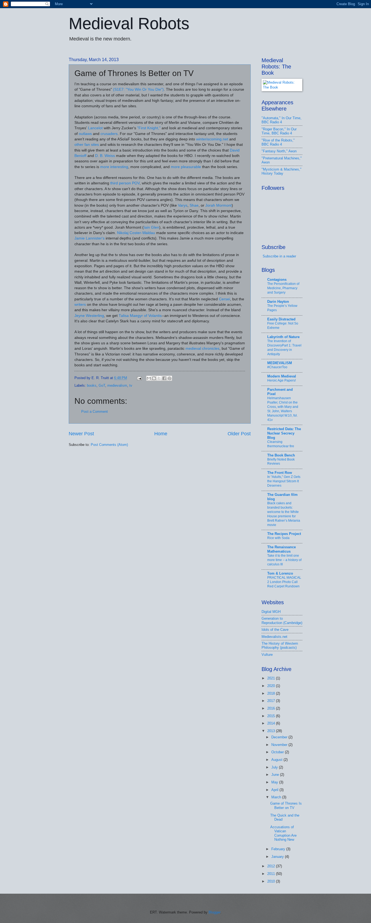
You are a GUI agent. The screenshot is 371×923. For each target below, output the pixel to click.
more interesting (114, 167)
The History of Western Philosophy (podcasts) (280, 645)
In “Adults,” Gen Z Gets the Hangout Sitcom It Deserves (283, 481)
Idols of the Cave (275, 630)
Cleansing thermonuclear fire (280, 444)
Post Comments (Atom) (109, 445)
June (275, 775)
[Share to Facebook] (164, 378)
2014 (271, 723)
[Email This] (149, 378)
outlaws (85, 134)
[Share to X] (159, 378)
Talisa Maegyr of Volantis (140, 316)
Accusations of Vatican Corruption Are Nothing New (283, 833)
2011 (271, 874)
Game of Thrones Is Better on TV (286, 805)
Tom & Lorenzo (280, 573)
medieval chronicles (202, 348)
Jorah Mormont (218, 205)
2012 (271, 866)
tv (130, 385)
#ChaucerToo (277, 367)
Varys (182, 205)
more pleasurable (186, 167)
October (278, 752)
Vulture (267, 655)
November (279, 745)
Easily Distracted (281, 319)
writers (80, 305)
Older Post (239, 433)
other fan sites (86, 145)
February (278, 849)
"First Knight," (149, 128)
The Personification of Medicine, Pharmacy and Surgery (283, 288)
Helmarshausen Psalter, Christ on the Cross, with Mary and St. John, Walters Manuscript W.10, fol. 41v (282, 409)
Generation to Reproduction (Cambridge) (282, 620)
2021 (271, 678)
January (278, 857)
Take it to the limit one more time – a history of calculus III (284, 560)
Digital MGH (271, 612)
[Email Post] (139, 378)
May (275, 782)
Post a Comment (94, 411)
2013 (271, 731)
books (91, 385)
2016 (271, 708)
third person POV (125, 183)
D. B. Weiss (105, 156)
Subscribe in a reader (279, 256)
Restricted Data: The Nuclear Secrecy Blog (284, 433)
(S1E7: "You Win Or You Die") (138, 89)
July (275, 767)
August (277, 760)
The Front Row (279, 473)
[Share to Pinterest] (169, 378)
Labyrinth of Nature (283, 337)
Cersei (224, 299)
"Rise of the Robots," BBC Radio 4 (278, 142)
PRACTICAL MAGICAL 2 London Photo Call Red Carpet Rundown (284, 582)
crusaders (109, 134)
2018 (271, 693)
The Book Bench (281, 455)
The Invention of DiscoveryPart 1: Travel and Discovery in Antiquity (284, 347)
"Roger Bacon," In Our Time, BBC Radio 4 (279, 131)
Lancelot (95, 128)
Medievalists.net (274, 637)
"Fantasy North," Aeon (279, 151)
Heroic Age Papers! (281, 380)
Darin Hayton (278, 302)
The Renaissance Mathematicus (281, 549)
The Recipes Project (284, 534)
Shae (194, 205)
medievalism (117, 385)
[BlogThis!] (154, 378)
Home (160, 433)
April (275, 790)
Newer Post (81, 433)
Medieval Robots (129, 23)
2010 (271, 881)
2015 (271, 716)
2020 (271, 686)
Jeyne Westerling (89, 316)
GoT (102, 385)
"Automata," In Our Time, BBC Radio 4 (281, 120)
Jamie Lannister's (89, 238)
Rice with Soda (278, 538)
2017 (271, 701)
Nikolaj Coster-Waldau (136, 233)
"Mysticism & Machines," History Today (281, 171)
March (276, 797)
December (279, 737)
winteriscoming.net (212, 139)
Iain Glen (151, 227)
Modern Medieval (281, 376)
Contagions (277, 280)
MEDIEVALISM (279, 363)
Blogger (214, 912)
